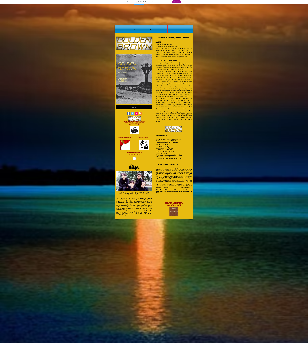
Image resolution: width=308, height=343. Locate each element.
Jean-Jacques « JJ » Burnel (125, 206)
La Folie (176, 170)
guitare (140, 213)
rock (138, 198)
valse (166, 176)
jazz (126, 204)
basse (122, 213)
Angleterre (131, 200)
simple (167, 169)
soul (135, 204)
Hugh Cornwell (133, 213)
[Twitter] (132, 113)
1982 (172, 169)
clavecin (188, 177)
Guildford (120, 200)
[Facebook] (128, 113)
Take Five (186, 172)
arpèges (145, 206)
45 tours (162, 184)
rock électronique (129, 202)
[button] (139, 4)
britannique (143, 198)
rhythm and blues (147, 204)
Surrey (124, 200)
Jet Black (132, 212)
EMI (190, 169)
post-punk (120, 202)
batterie (138, 212)
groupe (133, 198)
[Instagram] (136, 113)
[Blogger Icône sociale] (140, 113)
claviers (123, 215)
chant (126, 213)
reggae (131, 204)
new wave (137, 202)
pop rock (145, 202)
